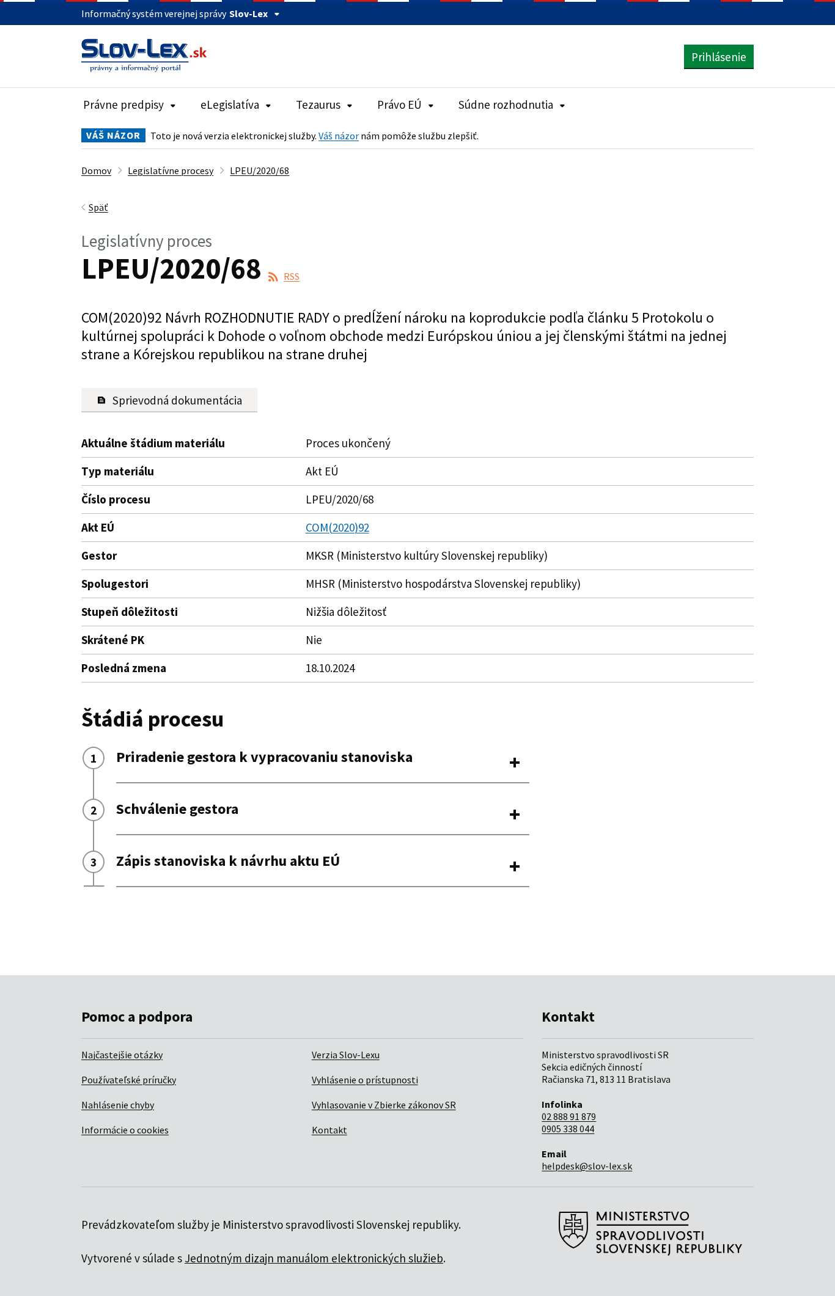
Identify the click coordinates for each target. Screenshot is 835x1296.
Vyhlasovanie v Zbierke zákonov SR (384, 1105)
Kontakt (329, 1130)
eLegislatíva (229, 104)
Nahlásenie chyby (117, 1105)
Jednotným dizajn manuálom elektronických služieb (314, 1258)
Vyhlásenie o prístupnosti (365, 1080)
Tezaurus (318, 104)
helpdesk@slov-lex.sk (587, 1166)
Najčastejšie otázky (122, 1055)
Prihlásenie (718, 56)
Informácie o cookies (125, 1130)
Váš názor (338, 136)
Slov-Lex (248, 13)
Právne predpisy (123, 104)
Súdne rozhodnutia (505, 104)
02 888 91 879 (569, 1116)
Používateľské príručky (128, 1080)
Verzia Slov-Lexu (346, 1055)
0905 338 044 (568, 1128)
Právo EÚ (399, 104)
